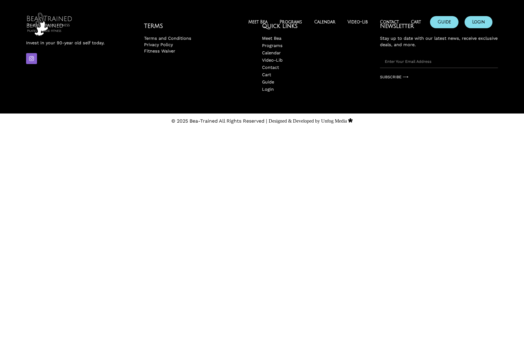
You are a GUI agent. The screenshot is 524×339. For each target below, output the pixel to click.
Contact (389, 22)
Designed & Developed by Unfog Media (308, 121)
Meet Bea (257, 22)
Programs (291, 22)
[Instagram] (31, 58)
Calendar (324, 22)
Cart (416, 22)
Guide (444, 22)
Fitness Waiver (159, 51)
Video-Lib (358, 22)
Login (478, 22)
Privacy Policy (158, 44)
